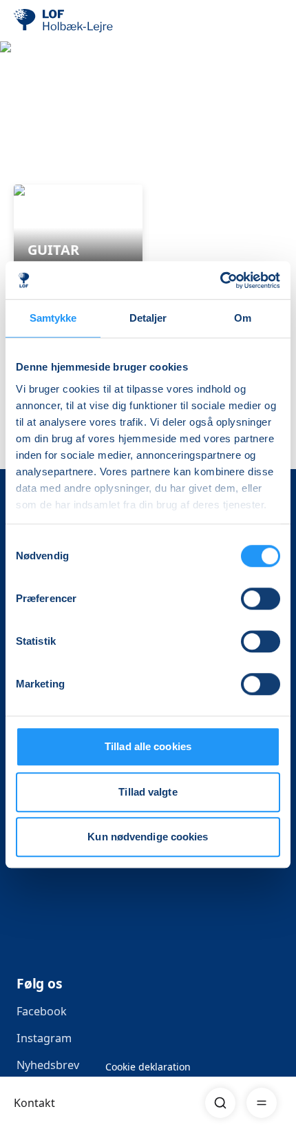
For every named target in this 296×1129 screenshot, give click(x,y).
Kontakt (34, 1102)
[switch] (260, 599)
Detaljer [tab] (148, 318)
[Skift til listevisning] (274, 165)
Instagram (44, 1038)
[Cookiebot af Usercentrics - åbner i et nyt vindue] (220, 280)
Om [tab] (242, 318)
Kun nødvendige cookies (147, 836)
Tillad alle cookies (148, 746)
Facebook (42, 1011)
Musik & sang (115, 126)
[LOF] (83, 20)
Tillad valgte (147, 792)
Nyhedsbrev (48, 1065)
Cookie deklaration (148, 1066)
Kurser (32, 126)
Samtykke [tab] (53, 318)
